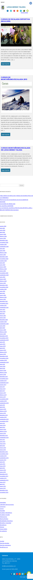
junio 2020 (2, 325)
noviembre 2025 (4, 242)
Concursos (3, 506)
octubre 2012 (3, 456)
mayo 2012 (3, 466)
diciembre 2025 (4, 240)
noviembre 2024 (4, 258)
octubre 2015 (3, 417)
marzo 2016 (3, 409)
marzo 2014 (3, 429)
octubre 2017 (3, 380)
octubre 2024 (3, 260)
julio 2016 (2, 405)
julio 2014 (2, 423)
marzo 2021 (3, 315)
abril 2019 (2, 348)
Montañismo (3, 525)
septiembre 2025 (4, 246)
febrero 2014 (3, 431)
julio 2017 (2, 386)
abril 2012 (2, 468)
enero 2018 (3, 374)
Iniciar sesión (24, 12)
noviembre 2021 (4, 303)
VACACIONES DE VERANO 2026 (7, 204)
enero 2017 (3, 397)
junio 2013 (2, 441)
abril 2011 (2, 484)
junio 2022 (2, 291)
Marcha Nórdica (4, 519)
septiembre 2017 (4, 382)
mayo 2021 (3, 311)
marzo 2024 (3, 267)
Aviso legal (22, 577)
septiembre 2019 (4, 340)
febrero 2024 (3, 269)
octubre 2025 (3, 244)
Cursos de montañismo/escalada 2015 (14, 78)
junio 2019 (2, 344)
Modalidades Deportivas (6, 521)
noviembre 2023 (4, 273)
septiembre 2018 (4, 362)
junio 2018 (2, 366)
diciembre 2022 (4, 285)
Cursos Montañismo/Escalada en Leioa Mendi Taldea (15, 149)
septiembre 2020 (4, 323)
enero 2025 (3, 254)
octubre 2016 (3, 401)
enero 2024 (3, 271)
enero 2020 (3, 334)
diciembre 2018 (4, 356)
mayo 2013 (3, 443)
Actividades (3, 502)
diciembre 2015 (4, 415)
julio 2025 (2, 248)
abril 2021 (2, 313)
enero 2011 (3, 488)
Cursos (2, 508)
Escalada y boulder (5, 514)
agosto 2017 (3, 384)
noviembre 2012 (4, 454)
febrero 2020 (3, 332)
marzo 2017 (3, 393)
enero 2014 (3, 433)
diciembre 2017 (4, 376)
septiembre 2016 (4, 403)
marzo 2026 (3, 234)
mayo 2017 (3, 388)
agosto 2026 (3, 226)
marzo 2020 (3, 330)
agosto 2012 (3, 460)
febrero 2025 (3, 252)
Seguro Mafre (3, 529)
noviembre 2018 (4, 358)
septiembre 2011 (4, 480)
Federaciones (3, 517)
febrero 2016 (3, 411)
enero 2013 (3, 449)
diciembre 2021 (4, 301)
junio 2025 (2, 250)
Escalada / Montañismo (6, 512)
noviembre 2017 (4, 378)
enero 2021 (3, 317)
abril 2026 (2, 232)
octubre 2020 (3, 321)
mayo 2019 (3, 346)
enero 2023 (3, 283)
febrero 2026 (3, 236)
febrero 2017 (3, 395)
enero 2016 (3, 413)
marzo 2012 (3, 470)
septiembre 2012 (4, 458)
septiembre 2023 (4, 275)
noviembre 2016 (4, 399)
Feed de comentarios (5, 545)
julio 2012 (2, 462)
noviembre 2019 (4, 338)
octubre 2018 (3, 360)
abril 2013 (2, 445)
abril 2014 (2, 427)
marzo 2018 (3, 370)
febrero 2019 (3, 352)
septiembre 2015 (4, 419)
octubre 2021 (3, 305)
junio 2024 (2, 265)
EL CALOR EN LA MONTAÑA (6, 206)
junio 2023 (2, 277)
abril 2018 (2, 368)
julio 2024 (2, 262)
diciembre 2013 (4, 435)
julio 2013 (2, 439)
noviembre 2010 (4, 492)
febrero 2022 (3, 297)
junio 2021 (2, 309)
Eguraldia (2, 510)
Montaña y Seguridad (5, 523)
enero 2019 (3, 354)
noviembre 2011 (4, 476)
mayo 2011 (3, 482)
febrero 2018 (3, 372)
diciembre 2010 (4, 490)
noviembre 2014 (4, 421)
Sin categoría (3, 531)
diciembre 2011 (4, 474)
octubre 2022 (3, 289)
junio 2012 (2, 464)
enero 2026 (3, 238)
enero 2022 (3, 299)
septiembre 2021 (4, 307)
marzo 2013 (3, 447)
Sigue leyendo (5, 64)
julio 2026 (2, 228)
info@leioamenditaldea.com (9, 566)
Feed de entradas (4, 543)
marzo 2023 (3, 279)
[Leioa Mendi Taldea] (3, 8)
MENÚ (2, 2)
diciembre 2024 (4, 256)
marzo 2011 (3, 486)
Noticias (2, 527)
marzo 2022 (3, 295)
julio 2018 (2, 364)
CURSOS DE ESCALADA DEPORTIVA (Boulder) (15, 20)
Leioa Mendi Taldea (16, 7)
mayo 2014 (3, 425)
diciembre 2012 (4, 451)
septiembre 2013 (4, 437)
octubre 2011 (3, 478)
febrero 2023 (3, 281)
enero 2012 (3, 472)
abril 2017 (2, 391)
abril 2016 (2, 407)
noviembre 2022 (4, 287)
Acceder (2, 541)
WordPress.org (4, 547)
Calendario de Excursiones (7, 504)
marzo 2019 (3, 350)
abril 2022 (2, 293)
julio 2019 (2, 342)
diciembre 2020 (4, 319)
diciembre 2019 (4, 336)
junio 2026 (2, 230)
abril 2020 (2, 328)
